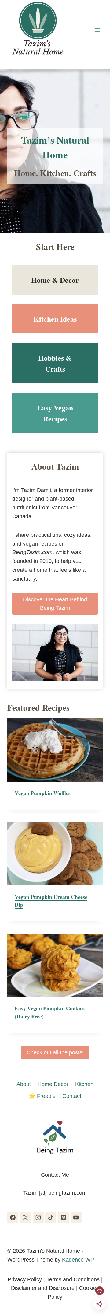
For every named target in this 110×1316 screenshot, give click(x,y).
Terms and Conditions (73, 1279)
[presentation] (55, 750)
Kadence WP (78, 1260)
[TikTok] (50, 1217)
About (23, 1084)
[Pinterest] (63, 1217)
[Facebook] (12, 1217)
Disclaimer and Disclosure (43, 1288)
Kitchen (84, 1084)
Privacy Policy (25, 1279)
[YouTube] (76, 1217)
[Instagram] (38, 1217)
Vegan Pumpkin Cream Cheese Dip (51, 901)
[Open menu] (97, 29)
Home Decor (53, 1084)
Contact (71, 1096)
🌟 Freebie (42, 1096)
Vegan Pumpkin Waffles (43, 793)
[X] (25, 1217)
